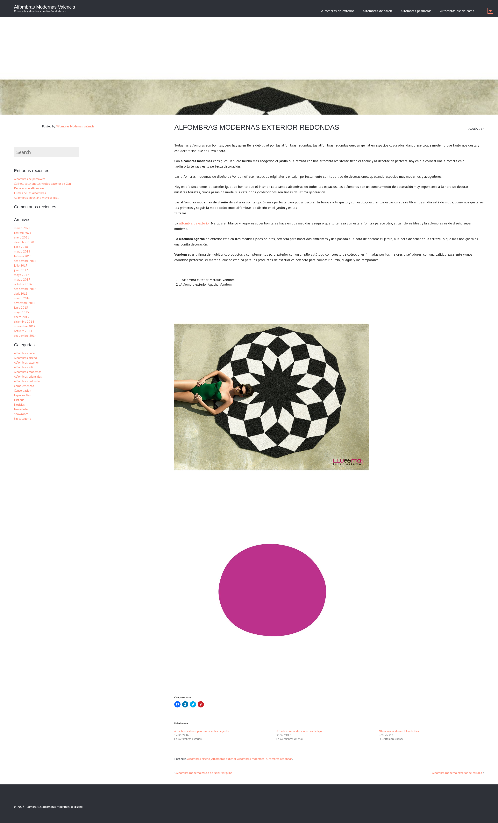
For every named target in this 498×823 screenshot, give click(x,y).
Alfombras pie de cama (457, 11)
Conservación (22, 390)
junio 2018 (21, 247)
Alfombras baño (24, 353)
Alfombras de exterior (337, 11)
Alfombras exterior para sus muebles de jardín (201, 731)
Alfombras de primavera (29, 179)
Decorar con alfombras (29, 188)
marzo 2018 (22, 251)
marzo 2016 (22, 298)
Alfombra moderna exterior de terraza (457, 773)
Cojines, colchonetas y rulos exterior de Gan (42, 183)
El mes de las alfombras (30, 193)
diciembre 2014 (24, 321)
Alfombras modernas (251, 759)
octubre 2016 (23, 284)
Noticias (19, 404)
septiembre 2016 (25, 289)
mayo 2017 (21, 275)
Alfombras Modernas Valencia (44, 7)
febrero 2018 (23, 256)
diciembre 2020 (24, 242)
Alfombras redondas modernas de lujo (299, 731)
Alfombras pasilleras (416, 11)
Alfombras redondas (279, 759)
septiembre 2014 (25, 335)
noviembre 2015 (24, 303)
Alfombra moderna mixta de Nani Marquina (204, 773)
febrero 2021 (23, 233)
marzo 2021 (22, 228)
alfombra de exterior (194, 223)
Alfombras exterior (223, 759)
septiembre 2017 (25, 261)
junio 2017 (21, 270)
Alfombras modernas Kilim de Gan (399, 731)
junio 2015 (21, 307)
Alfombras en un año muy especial (36, 198)
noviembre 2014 (24, 326)
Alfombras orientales (28, 376)
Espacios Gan (22, 395)
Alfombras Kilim (24, 367)
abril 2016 (20, 293)
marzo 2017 (22, 279)
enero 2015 (21, 317)
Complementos (24, 386)
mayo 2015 (21, 312)
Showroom (21, 414)
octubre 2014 (23, 331)
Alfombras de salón (377, 11)
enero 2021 (21, 237)
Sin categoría (22, 418)
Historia (19, 400)
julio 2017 (20, 265)
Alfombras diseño (198, 759)
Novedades (21, 409)
